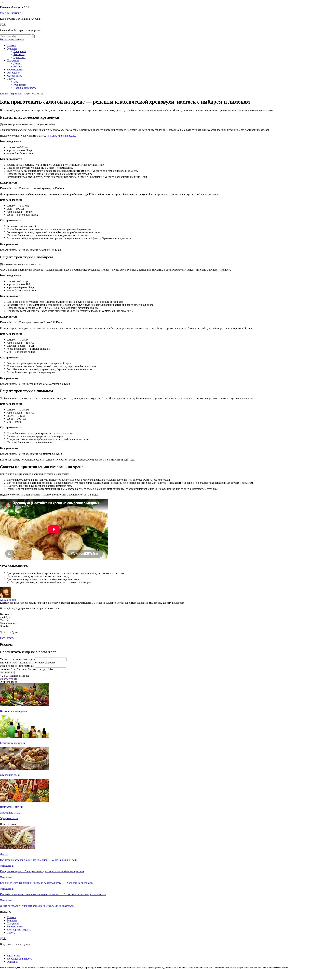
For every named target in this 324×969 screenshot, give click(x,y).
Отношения (13, 72)
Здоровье (12, 48)
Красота (11, 45)
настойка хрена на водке (61, 135)
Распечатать (7, 637)
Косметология (15, 69)
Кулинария (20, 84)
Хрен (28, 93)
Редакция (12, 961)
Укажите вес (17, 665)
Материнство (14, 75)
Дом (16, 81)
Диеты (17, 63)
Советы (11, 78)
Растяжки (19, 54)
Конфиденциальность (19, 958)
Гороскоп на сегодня (12, 39)
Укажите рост (17, 659)
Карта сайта (13, 955)
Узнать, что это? (9, 678)
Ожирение (20, 51)
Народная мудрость (25, 87)
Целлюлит (19, 57)
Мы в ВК (5, 12)
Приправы (17, 93)
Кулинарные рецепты (19, 929)
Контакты (17, 12)
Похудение (13, 60)
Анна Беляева (8, 599)
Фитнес (18, 66)
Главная (4, 93)
